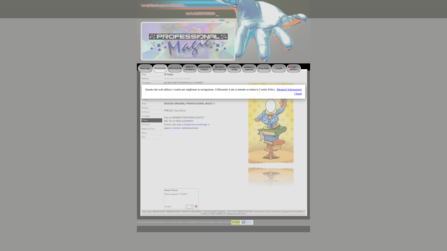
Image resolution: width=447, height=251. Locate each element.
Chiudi (298, 93)
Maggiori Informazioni (289, 89)
